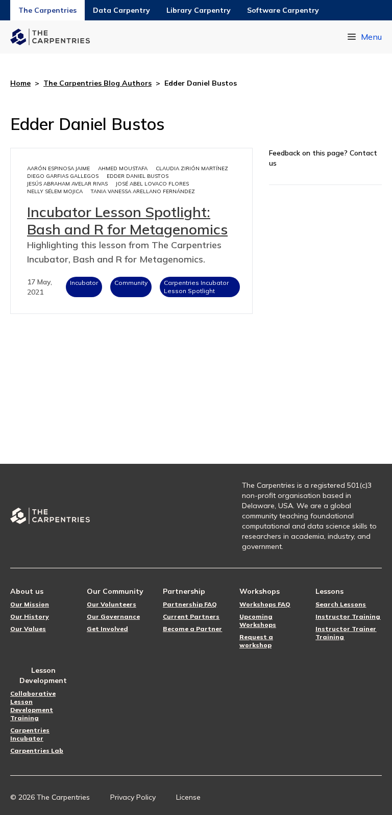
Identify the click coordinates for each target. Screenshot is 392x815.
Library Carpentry (198, 10)
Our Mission (29, 604)
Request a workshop (256, 641)
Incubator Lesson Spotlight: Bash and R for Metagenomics (127, 220)
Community (131, 282)
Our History (29, 616)
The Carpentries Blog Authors (97, 83)
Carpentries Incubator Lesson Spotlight (196, 287)
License (188, 797)
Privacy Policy (133, 797)
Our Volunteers (111, 604)
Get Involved (107, 629)
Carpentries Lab (36, 750)
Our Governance (113, 616)
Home (20, 83)
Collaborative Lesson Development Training (33, 706)
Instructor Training (347, 616)
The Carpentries (47, 10)
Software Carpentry (283, 10)
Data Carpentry (121, 10)
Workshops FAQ (264, 604)
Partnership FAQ (190, 604)
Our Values (28, 629)
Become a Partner (192, 629)
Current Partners (191, 616)
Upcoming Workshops (257, 620)
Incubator (84, 282)
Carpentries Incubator (30, 734)
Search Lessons (340, 604)
